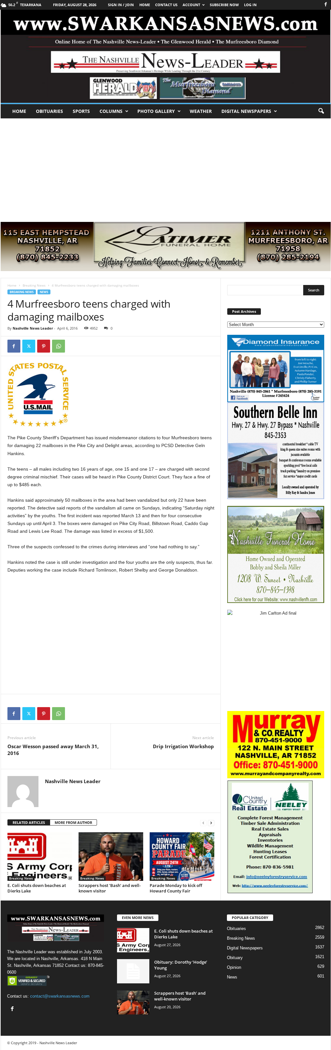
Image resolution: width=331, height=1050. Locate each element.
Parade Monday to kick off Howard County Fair (176, 888)
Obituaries (49, 111)
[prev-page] (203, 822)
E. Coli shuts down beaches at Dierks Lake (36, 888)
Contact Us (166, 4)
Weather (201, 111)
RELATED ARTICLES (29, 822)
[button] (321, 111)
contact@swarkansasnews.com (60, 996)
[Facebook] (326, 4)
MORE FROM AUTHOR (73, 822)
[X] (28, 346)
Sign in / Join (121, 4)
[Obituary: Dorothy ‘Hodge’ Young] (133, 971)
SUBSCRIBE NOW (224, 4)
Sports (81, 111)
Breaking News (34, 285)
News (44, 292)
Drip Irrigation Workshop (183, 746)
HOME (144, 4)
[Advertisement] (165, 167)
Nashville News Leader (33, 328)
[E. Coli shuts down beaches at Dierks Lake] (39, 856)
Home (19, 111)
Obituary (235, 957)
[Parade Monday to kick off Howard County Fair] (182, 856)
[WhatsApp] (58, 346)
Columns (111, 111)
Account (191, 4)
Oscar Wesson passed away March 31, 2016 (53, 749)
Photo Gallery (156, 111)
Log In (250, 4)
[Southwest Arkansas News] (166, 56)
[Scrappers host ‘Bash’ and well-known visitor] (111, 856)
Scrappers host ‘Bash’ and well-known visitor (110, 888)
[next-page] (211, 822)
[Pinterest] (43, 346)
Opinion (234, 967)
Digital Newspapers (246, 111)
